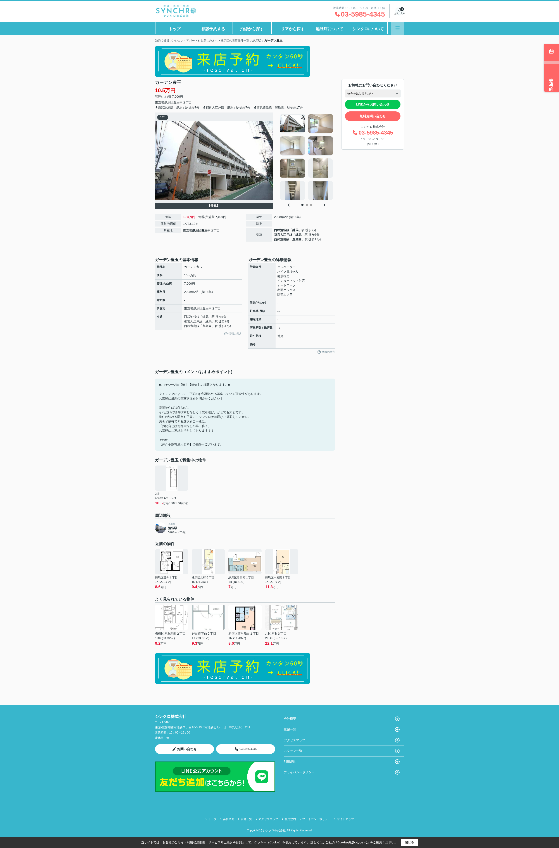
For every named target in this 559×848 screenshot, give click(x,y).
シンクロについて (368, 29)
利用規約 (290, 761)
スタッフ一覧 (293, 751)
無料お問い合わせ (373, 116)
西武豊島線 (281, 239)
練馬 (295, 230)
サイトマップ (345, 819)
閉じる (409, 842)
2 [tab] (307, 205)
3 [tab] (311, 205)
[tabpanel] (306, 157)
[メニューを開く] (397, 28)
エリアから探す (291, 29)
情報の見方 (235, 333)
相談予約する (213, 29)
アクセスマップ (294, 740)
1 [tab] (302, 205)
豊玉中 (178, 102)
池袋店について (329, 29)
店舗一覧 (290, 729)
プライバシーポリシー (299, 772)
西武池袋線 (281, 230)
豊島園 (297, 239)
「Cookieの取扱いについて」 (352, 842)
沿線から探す (252, 29)
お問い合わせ (187, 749)
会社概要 (290, 718)
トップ (175, 29)
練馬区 (168, 102)
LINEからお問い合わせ (373, 104)
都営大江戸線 (283, 234)
